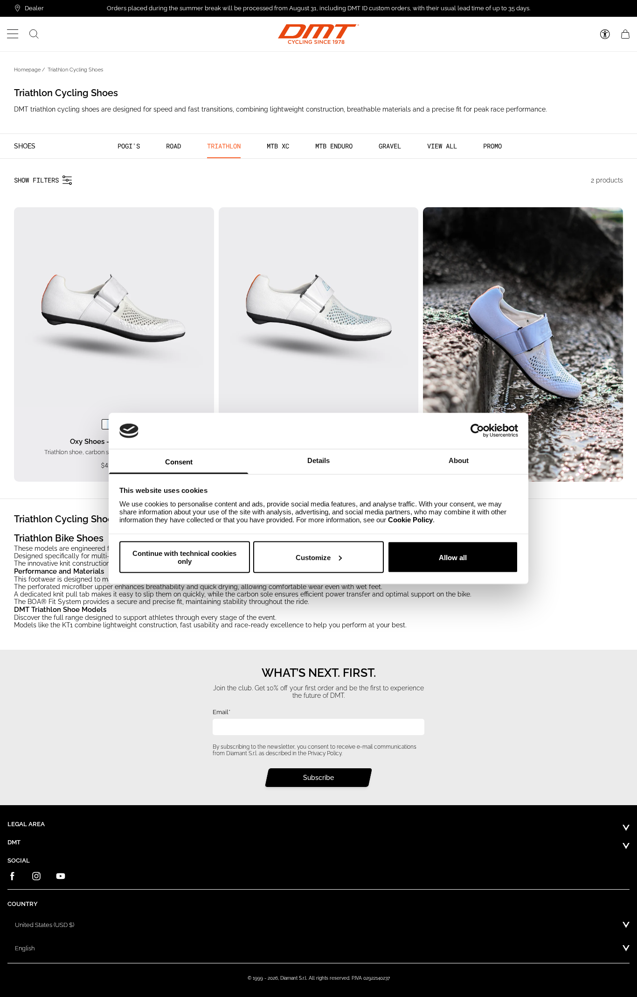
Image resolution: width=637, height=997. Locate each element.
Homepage (27, 70)
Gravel (390, 145)
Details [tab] (318, 460)
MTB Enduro (334, 145)
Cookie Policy (410, 519)
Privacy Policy (324, 753)
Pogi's (129, 145)
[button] (13, 34)
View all (442, 145)
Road (173, 145)
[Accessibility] (605, 34)
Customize (313, 557)
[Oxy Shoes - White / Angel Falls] (107, 424)
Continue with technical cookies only (184, 557)
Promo (492, 145)
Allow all (453, 557)
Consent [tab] (179, 461)
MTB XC (278, 145)
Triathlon (224, 145)
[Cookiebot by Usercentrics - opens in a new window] (477, 431)
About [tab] (459, 460)
